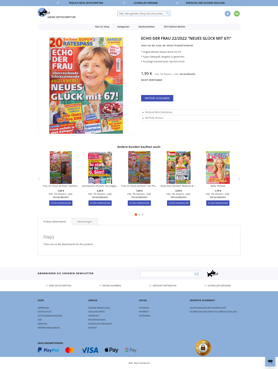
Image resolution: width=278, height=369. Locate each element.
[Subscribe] (197, 274)
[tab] (55, 221)
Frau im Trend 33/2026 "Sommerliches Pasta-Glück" (61, 185)
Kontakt (92, 327)
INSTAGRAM (144, 315)
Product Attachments (54, 221)
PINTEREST (144, 311)
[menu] (139, 27)
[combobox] (143, 13)
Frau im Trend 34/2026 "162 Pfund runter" (139, 185)
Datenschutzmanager (100, 323)
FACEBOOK (144, 307)
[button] (228, 14)
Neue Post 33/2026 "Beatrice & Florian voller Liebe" (179, 185)
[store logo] (56, 13)
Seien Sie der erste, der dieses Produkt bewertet (167, 45)
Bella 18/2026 (218, 185)
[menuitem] (102, 27)
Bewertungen (85, 221)
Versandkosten (187, 74)
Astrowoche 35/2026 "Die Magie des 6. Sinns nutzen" (100, 185)
